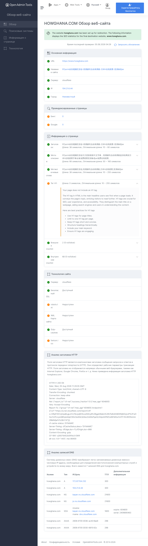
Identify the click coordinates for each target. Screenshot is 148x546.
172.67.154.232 (79, 481)
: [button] (54, 145)
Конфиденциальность (59, 542)
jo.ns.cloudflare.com (82, 501)
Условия (76, 542)
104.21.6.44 (78, 488)
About (44, 542)
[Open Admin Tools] (19, 5)
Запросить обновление (128, 44)
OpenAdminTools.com (92, 542)
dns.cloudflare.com (88, 514)
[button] (101, 146)
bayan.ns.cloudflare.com (84, 494)
